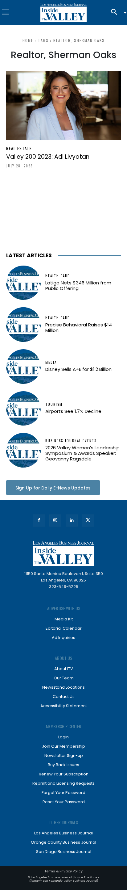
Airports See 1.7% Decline (73, 411)
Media (51, 362)
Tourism (54, 404)
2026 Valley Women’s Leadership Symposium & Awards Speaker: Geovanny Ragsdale (82, 453)
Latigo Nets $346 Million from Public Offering (78, 285)
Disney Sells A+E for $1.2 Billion (78, 369)
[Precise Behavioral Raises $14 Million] (23, 324)
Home (28, 40)
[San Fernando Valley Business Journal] (63, 12)
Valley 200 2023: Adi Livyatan (47, 157)
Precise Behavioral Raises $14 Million (78, 327)
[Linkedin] (72, 520)
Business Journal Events (70, 441)
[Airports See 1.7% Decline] (23, 408)
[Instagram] (55, 520)
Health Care (57, 276)
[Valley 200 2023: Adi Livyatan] (63, 105)
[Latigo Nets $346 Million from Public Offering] (23, 283)
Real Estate (19, 148)
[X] (88, 520)
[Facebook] (39, 520)
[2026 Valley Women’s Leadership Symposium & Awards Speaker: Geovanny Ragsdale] (23, 450)
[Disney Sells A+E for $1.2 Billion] (23, 366)
